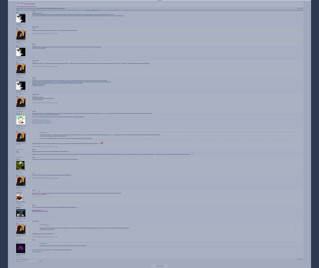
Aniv (17, 241)
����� (18, 207)
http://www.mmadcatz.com (37, 210)
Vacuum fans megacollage (30, 3)
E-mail (33, 26)
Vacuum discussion (31, 8)
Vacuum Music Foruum (21, 8)
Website (37, 26)
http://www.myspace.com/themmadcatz (40, 211)
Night (17, 28)
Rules (28, 6)
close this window (159, 266)
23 (97, 10)
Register (31, 6)
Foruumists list (23, 6)
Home (18, 6)
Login (35, 6)
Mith (17, 12)
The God (18, 113)
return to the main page (159, 265)
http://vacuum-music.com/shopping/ (39, 194)
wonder (17, 159)
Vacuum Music (19, 192)
